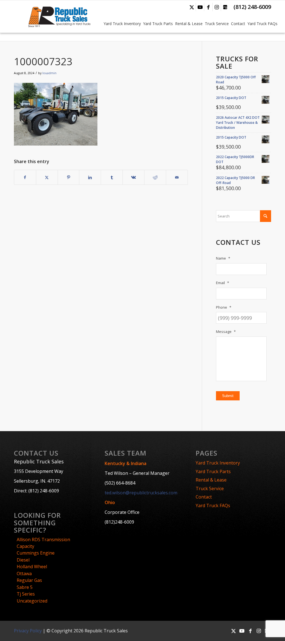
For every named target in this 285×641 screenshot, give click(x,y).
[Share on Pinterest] (68, 177)
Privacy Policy (28, 631)
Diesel (23, 560)
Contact (204, 497)
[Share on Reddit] (155, 177)
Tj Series (26, 594)
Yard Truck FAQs (213, 505)
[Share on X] (47, 177)
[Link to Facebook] (208, 7)
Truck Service (210, 488)
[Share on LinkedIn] (90, 177)
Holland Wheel (32, 566)
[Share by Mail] (177, 177)
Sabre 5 (25, 587)
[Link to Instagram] (217, 7)
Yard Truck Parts (213, 471)
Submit (228, 396)
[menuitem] (121, 16)
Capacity (25, 546)
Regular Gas (29, 580)
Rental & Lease (211, 480)
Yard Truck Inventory (218, 463)
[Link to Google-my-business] (225, 7)
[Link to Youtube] (200, 7)
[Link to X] (192, 7)
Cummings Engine (36, 553)
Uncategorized (32, 601)
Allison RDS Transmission (43, 539)
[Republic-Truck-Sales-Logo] (59, 16)
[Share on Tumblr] (111, 177)
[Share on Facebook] (25, 177)
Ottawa (24, 573)
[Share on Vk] (133, 177)
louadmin (49, 73)
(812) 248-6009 (252, 7)
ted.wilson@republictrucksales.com (141, 493)
